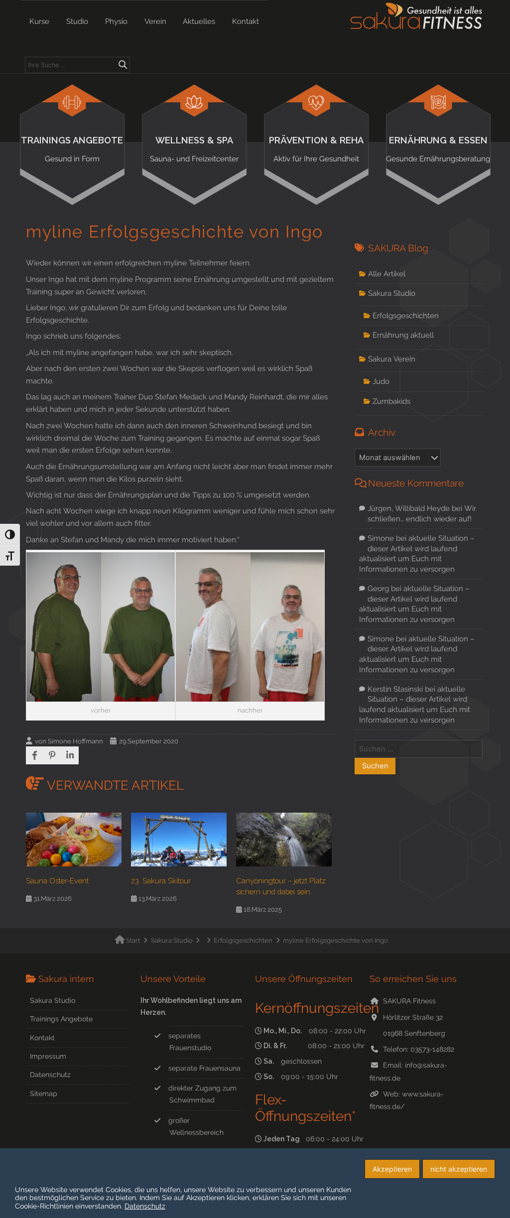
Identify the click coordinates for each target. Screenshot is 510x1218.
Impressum (48, 1056)
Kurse (39, 21)
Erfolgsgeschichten (406, 315)
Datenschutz (50, 1075)
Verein (155, 21)
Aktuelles (199, 21)
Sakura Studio (391, 293)
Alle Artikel (386, 273)
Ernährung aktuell (403, 335)
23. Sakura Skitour (161, 880)
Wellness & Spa (194, 149)
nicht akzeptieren (458, 1169)
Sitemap (43, 1093)
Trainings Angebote (72, 149)
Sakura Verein (391, 359)
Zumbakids (391, 401)
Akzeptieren (392, 1169)
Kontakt (245, 21)
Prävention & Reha (316, 149)
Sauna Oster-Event (57, 880)
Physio (116, 21)
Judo (381, 381)
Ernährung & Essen (438, 149)
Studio (77, 21)
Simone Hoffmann (75, 741)
